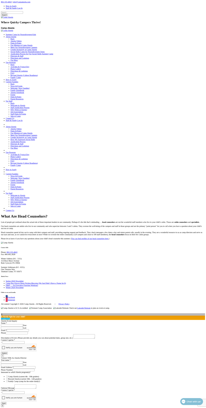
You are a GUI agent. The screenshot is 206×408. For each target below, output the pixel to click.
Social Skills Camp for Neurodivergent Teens (27, 52)
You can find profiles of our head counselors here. (90, 239)
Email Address (7, 367)
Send (3, 403)
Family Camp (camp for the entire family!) (24, 381)
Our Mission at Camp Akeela (21, 45)
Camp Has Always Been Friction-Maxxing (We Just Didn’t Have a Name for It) (36, 283)
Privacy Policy (64, 304)
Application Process (18, 142)
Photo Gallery (15, 69)
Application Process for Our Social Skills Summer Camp (31, 54)
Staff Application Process (19, 108)
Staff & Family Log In (14, 8)
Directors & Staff (16, 56)
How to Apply (11, 6)
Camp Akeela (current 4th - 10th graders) (23, 377)
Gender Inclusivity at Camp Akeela (23, 50)
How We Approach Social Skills (22, 140)
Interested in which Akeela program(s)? (16, 372)
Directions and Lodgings (19, 58)
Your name (6, 360)
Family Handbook (17, 90)
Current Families (12, 82)
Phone (3, 333)
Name (4, 323)
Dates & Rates (15, 43)
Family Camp (15, 77)
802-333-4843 (6, 2)
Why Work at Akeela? (18, 110)
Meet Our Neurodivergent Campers (23, 47)
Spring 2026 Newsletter (15, 281)
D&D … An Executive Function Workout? (22, 285)
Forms (12, 95)
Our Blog (14, 60)
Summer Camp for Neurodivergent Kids (21, 35)
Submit (4, 353)
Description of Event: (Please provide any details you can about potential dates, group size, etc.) (37, 338)
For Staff (9, 101)
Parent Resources (16, 99)
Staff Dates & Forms (18, 114)
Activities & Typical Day (19, 67)
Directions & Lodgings (19, 71)
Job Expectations (16, 112)
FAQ (12, 73)
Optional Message (8, 388)
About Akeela (11, 37)
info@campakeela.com (21, 2)
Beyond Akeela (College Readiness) (24, 75)
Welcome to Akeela (17, 105)
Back (12, 39)
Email (4, 330)
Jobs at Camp (15, 116)
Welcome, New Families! (20, 88)
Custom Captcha (8, 340)
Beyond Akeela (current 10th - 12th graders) (24, 379)
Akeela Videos (16, 41)
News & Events (16, 86)
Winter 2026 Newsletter (15, 288)
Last (24, 328)
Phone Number (6, 370)
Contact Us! (5, 319)
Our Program (11, 62)
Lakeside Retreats (83, 308)
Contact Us (10, 118)
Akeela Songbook (17, 93)
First (24, 325)
